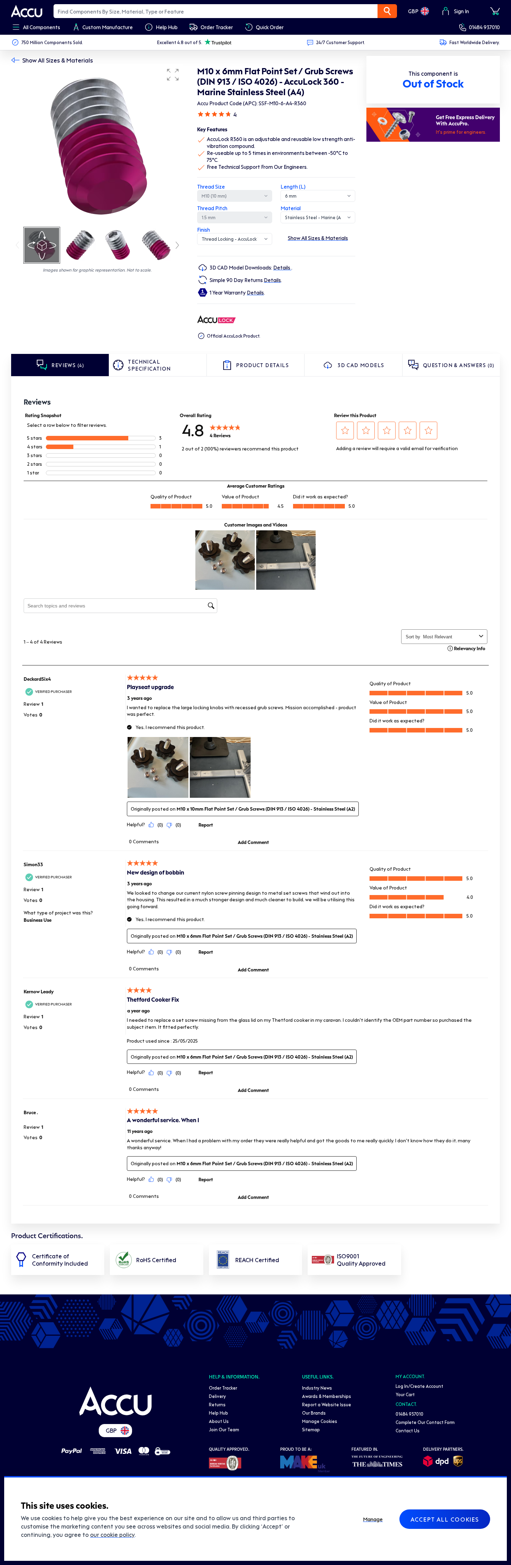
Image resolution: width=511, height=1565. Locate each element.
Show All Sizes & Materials (57, 60)
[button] (172, 74)
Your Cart (405, 1394)
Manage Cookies (319, 1421)
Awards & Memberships (326, 1396)
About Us (219, 1421)
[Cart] (495, 11)
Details (282, 267)
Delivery (217, 1396)
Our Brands (314, 1412)
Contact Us (408, 1430)
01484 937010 (484, 27)
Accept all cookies (445, 1519)
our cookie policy (112, 1534)
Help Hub (218, 1412)
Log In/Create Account (419, 1386)
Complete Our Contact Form (425, 1422)
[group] (97, 145)
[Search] (387, 11)
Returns (217, 1404)
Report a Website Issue (326, 1404)
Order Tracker (223, 1387)
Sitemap (311, 1429)
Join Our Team (224, 1429)
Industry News (317, 1387)
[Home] (115, 1401)
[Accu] (26, 11)
